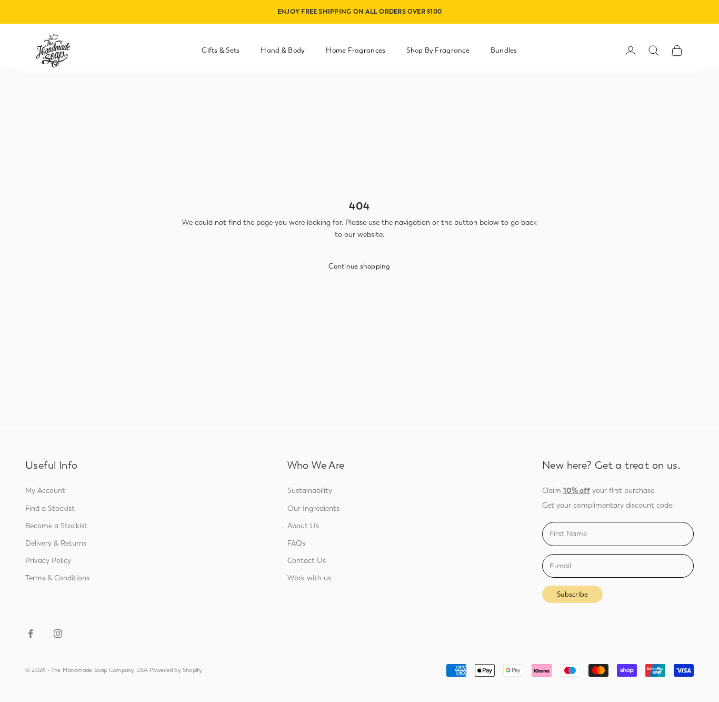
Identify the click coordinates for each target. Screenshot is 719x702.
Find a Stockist (50, 508)
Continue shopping (359, 266)
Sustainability (309, 490)
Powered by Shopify (176, 670)
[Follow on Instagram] (58, 633)
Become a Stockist (56, 525)
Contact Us (306, 560)
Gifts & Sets (220, 50)
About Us (303, 525)
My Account (45, 490)
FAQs (296, 543)
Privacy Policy (48, 560)
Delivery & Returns (55, 543)
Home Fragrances (355, 50)
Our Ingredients (313, 508)
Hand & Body (283, 50)
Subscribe (572, 594)
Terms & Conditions (57, 578)
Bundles (504, 50)
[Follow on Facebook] (30, 633)
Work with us (309, 578)
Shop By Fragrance (438, 50)
